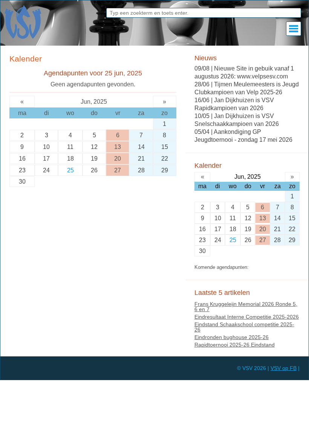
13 (117, 147)
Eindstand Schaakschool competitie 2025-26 (244, 327)
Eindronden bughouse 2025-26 (231, 337)
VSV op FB (284, 368)
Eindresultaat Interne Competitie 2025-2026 (246, 317)
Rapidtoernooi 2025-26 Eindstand (234, 345)
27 (117, 170)
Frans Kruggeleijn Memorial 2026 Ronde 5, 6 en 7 (245, 306)
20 (117, 158)
